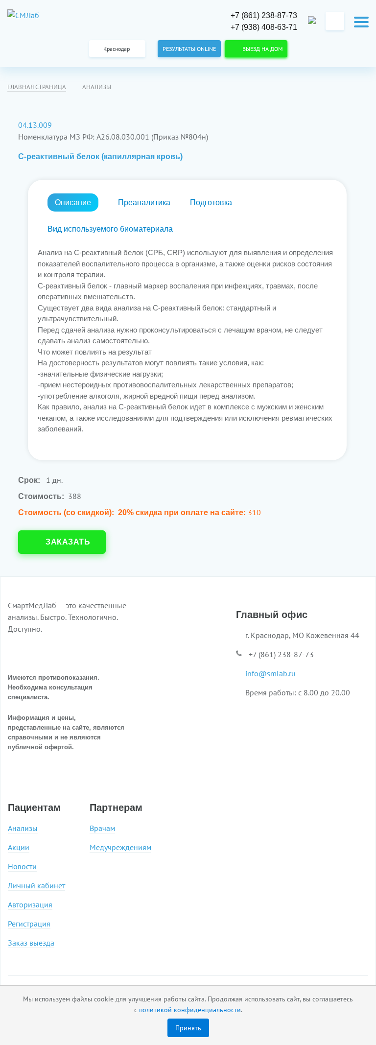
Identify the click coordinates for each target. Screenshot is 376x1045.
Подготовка (211, 202)
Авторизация (30, 904)
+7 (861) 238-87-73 (264, 15)
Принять (188, 1027)
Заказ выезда (31, 943)
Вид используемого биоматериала (110, 229)
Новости (22, 866)
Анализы (23, 828)
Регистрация (29, 923)
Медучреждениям (120, 847)
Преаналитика (144, 202)
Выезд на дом (260, 48)
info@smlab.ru (270, 673)
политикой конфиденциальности (190, 1009)
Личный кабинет (36, 885)
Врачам (102, 828)
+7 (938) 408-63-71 (264, 27)
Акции (18, 847)
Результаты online (189, 48)
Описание (73, 202)
